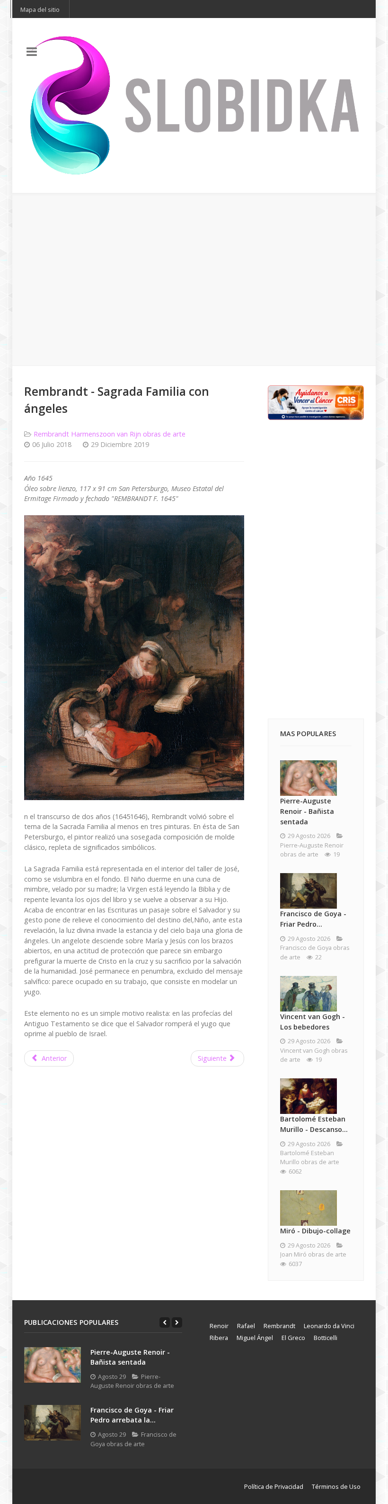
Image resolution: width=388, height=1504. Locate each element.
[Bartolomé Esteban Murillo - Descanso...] (308, 1096)
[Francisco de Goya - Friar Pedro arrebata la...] (52, 1422)
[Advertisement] (194, 279)
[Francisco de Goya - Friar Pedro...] (308, 891)
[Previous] (164, 1322)
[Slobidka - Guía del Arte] (194, 105)
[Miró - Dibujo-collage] (308, 1208)
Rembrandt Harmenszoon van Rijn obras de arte (109, 433)
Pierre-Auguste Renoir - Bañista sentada (307, 811)
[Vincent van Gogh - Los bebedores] (308, 994)
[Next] (177, 1322)
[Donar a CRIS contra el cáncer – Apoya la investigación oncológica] (316, 401)
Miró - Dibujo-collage (315, 1230)
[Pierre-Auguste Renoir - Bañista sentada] (308, 778)
